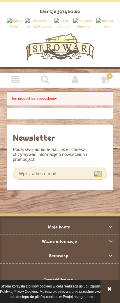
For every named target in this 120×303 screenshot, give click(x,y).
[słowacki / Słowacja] (84, 24)
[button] (15, 79)
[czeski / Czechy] (63, 24)
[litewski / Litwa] (104, 24)
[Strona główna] (60, 46)
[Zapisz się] (97, 174)
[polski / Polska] (15, 24)
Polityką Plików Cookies (19, 292)
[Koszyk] (105, 79)
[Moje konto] (75, 79)
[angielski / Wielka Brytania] (39, 24)
